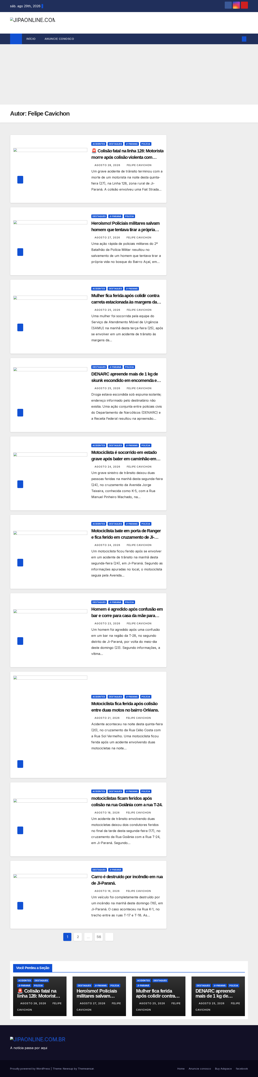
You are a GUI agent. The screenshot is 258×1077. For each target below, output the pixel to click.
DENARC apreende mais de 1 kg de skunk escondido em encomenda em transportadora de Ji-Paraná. (125, 380)
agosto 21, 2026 (108, 717)
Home (181, 1068)
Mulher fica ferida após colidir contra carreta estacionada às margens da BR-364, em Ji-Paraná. (125, 302)
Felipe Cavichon (139, 165)
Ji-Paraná (132, 144)
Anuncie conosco (59, 38)
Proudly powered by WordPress (30, 1068)
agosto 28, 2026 (108, 165)
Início (31, 38)
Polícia (145, 144)
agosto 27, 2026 (108, 237)
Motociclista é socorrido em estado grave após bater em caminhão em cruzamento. (124, 459)
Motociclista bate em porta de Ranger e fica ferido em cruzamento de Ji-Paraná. (126, 537)
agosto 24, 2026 (108, 466)
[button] (237, 39)
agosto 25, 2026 (108, 309)
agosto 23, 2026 (108, 623)
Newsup (68, 1068)
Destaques (115, 144)
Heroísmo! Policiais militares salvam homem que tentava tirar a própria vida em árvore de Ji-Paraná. (125, 230)
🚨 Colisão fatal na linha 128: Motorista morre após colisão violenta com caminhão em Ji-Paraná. (127, 157)
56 (99, 937)
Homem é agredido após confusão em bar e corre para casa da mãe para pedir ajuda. (127, 616)
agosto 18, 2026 (108, 812)
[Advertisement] (129, 74)
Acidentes (99, 144)
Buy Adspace (223, 1068)
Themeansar (86, 1068)
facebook (242, 1068)
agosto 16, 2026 (108, 890)
